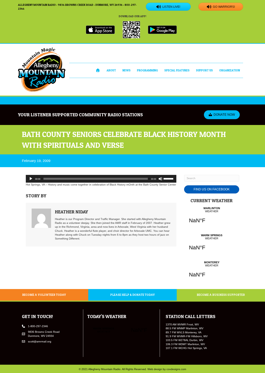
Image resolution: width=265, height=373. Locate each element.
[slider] (169, 178)
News (126, 70)
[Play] (31, 179)
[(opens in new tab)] (100, 29)
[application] (101, 179)
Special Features (177, 70)
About (111, 70)
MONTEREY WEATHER (211, 271)
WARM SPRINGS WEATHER (211, 244)
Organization (229, 70)
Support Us (204, 70)
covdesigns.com (176, 369)
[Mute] (160, 179)
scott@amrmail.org (39, 341)
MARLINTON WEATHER (211, 217)
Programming (147, 70)
